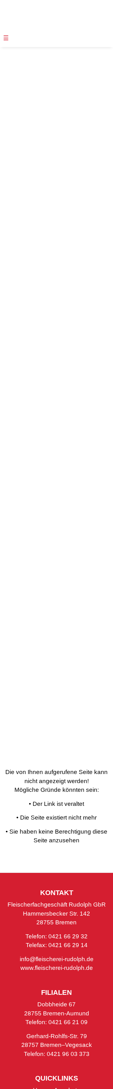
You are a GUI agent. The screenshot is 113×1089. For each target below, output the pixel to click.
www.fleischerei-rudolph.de (56, 968)
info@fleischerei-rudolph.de (57, 959)
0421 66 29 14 (68, 945)
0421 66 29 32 (68, 936)
